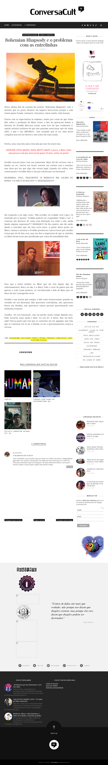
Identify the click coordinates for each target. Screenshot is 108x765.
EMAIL (91, 516)
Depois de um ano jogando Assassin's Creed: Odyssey (96, 461)
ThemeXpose (54, 762)
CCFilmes (42, 338)
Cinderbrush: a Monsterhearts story (97, 470)
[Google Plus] (101, 314)
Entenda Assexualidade (54, 688)
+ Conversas (30, 25)
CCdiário (35, 338)
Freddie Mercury (61, 338)
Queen (70, 338)
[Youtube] (97, 314)
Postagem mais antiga (64, 520)
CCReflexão (50, 338)
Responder (69, 466)
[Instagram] (94, 314)
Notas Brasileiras (92, 335)
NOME (91, 510)
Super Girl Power (91, 339)
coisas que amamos (92, 342)
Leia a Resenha (81, 140)
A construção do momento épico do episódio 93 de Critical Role (96, 484)
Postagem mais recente (13, 520)
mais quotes (88, 622)
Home (6, 25)
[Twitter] (82, 314)
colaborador (91, 346)
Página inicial (39, 520)
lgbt (92, 353)
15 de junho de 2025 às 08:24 (23, 455)
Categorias (16, 25)
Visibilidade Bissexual (39, 340)
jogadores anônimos (91, 349)
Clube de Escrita (52, 684)
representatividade (91, 356)
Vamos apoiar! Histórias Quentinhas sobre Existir (95, 448)
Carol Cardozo (47, 35)
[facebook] (86, 314)
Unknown (25, 352)
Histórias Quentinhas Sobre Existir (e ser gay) (96, 435)
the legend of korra (92, 360)
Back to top (54, 733)
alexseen (17, 453)
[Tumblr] (90, 314)
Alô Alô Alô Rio (92, 327)
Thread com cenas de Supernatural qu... (44, 400)
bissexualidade (30, 35)
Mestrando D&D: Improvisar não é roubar (96, 422)
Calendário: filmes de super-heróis (91, 331)
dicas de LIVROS (52, 686)
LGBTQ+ (8, 399)
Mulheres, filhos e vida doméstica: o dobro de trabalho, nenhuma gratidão (27, 715)
